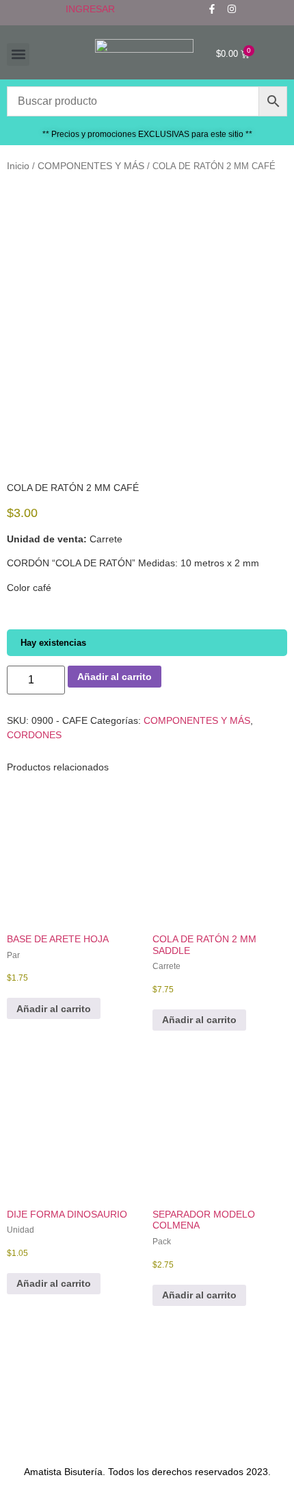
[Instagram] (232, 9)
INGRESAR (90, 8)
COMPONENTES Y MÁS (91, 165)
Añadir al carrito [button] (53, 1008)
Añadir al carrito (114, 676)
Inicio (18, 165)
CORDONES (34, 734)
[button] (18, 54)
